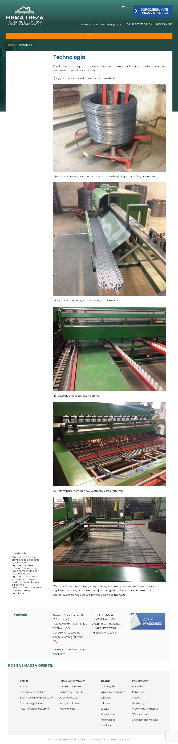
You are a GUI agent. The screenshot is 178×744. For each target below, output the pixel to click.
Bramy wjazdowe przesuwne (36, 697)
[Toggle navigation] (89, 36)
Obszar (105, 681)
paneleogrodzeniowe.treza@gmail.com (102, 24)
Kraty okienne (67, 708)
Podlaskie (137, 686)
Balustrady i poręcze (72, 692)
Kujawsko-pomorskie (113, 692)
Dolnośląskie (108, 686)
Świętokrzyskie (140, 703)
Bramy (23, 686)
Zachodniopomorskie (145, 720)
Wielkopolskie (140, 714)
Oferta (24, 681)
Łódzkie (105, 708)
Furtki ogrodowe (69, 697)
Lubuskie (106, 703)
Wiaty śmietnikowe (70, 703)
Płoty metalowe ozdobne (34, 708)
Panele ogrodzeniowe (72, 681)
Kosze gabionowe (70, 686)
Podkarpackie (140, 681)
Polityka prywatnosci (120, 739)
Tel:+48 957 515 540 (137, 24)
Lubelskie (106, 697)
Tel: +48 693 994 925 (160, 24)
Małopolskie (108, 714)
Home (11, 45)
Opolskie (106, 725)
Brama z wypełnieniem (33, 703)
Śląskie (136, 697)
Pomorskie (138, 692)
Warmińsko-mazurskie (145, 708)
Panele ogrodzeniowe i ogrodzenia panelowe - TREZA (80, 739)
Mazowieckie (108, 720)
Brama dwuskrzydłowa (33, 692)
